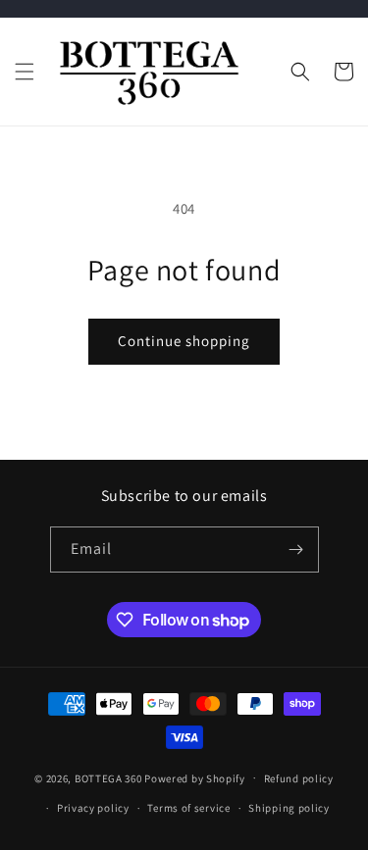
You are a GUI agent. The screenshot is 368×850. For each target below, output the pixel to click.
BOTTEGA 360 (108, 777)
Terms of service (188, 808)
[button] (24, 71)
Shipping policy (289, 808)
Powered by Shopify (194, 777)
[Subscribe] (296, 549)
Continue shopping (184, 340)
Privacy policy (93, 808)
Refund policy (299, 778)
